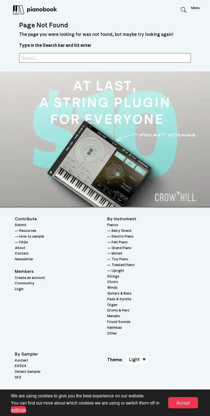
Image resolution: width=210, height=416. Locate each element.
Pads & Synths (119, 299)
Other (112, 333)
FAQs (23, 242)
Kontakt (21, 360)
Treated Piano (123, 265)
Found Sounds (118, 322)
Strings (113, 276)
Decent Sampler (28, 372)
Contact (22, 253)
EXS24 (20, 366)
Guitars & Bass (119, 293)
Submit (21, 225)
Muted (117, 253)
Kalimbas (114, 328)
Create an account (30, 278)
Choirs (112, 282)
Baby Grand (121, 231)
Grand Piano (122, 248)
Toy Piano (120, 259)
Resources (27, 231)
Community (24, 283)
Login (19, 289)
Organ (112, 305)
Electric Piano (123, 236)
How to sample (31, 236)
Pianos (112, 225)
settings (18, 409)
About (20, 248)
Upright (118, 271)
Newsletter (24, 259)
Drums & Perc (118, 310)
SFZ (18, 377)
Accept (183, 403)
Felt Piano (120, 242)
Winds (112, 288)
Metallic (113, 316)
